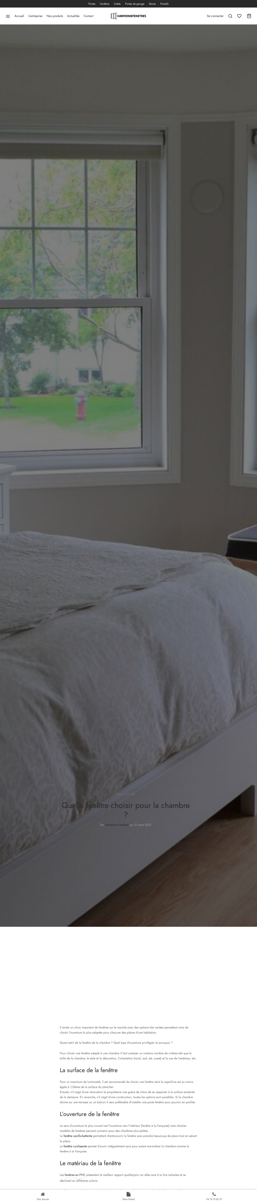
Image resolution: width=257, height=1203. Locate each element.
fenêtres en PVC (75, 1175)
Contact (89, 16)
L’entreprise (35, 16)
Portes (91, 4)
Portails (164, 4)
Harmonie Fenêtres (117, 825)
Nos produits (55, 16)
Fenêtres (104, 4)
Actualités (73, 16)
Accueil (19, 16)
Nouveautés (125, 794)
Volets (117, 4)
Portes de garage (134, 4)
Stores (152, 4)
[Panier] (249, 16)
